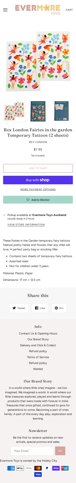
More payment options (38, 189)
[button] (38, 200)
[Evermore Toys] (38, 9)
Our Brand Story (38, 339)
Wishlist (38, 369)
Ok (60, 450)
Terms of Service (38, 357)
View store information (26, 224)
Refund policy (38, 351)
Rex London (38, 142)
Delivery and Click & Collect (38, 345)
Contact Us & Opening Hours (38, 333)
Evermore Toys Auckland (49, 215)
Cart (69, 9)
